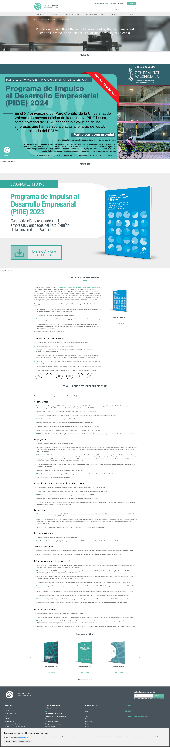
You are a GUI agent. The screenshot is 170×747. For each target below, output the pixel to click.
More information (23, 737)
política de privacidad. (158, 698)
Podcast (87, 726)
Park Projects (88, 719)
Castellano (96, 3)
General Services (9, 721)
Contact (131, 3)
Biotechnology (49, 719)
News (131, 14)
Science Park (8, 708)
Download (50, 672)
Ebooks (87, 724)
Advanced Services (50, 726)
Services (54, 14)
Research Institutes (116, 14)
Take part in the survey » (7, 161)
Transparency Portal (10, 713)
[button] (31, 657)
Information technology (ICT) (53, 721)
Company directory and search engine (55, 716)
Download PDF (120, 323)
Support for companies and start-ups (15, 726)
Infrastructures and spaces (12, 724)
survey (65, 304)
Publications (88, 721)
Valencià (102, 3)
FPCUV (7, 710)
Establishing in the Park (71, 14)
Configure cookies (24, 741)
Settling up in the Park (51, 708)
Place (114, 3)
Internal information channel (136, 717)
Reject (14, 741)
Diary (86, 716)
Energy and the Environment (53, 724)
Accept (7, 741)
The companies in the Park (94, 14)
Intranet (122, 3)
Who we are (40, 14)
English (106, 3)
